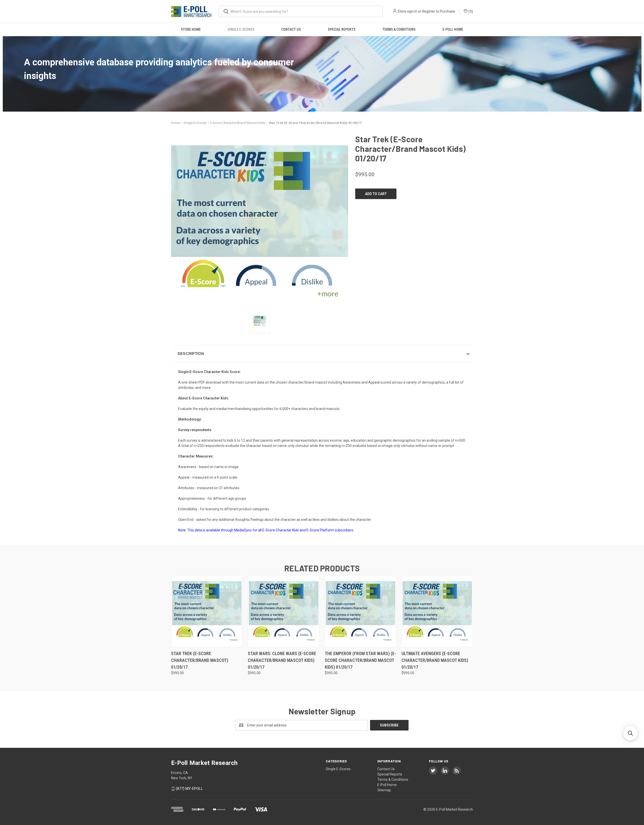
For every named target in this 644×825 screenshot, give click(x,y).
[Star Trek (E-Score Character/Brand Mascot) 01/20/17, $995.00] (207, 611)
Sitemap (384, 790)
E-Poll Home (452, 29)
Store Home (191, 29)
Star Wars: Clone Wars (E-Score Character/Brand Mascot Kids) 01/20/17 (282, 660)
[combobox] (301, 11)
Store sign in (407, 11)
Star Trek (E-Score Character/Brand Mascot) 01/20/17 (199, 660)
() (470, 11)
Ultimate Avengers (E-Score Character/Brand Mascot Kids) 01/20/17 (434, 660)
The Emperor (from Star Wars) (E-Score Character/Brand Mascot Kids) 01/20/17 (360, 660)
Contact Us (291, 29)
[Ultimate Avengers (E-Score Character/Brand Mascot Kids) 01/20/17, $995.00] (437, 611)
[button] (322, 353)
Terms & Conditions (399, 29)
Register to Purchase (438, 11)
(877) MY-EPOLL (189, 788)
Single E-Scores (241, 29)
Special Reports (341, 29)
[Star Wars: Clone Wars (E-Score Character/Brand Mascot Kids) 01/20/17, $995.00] (283, 611)
